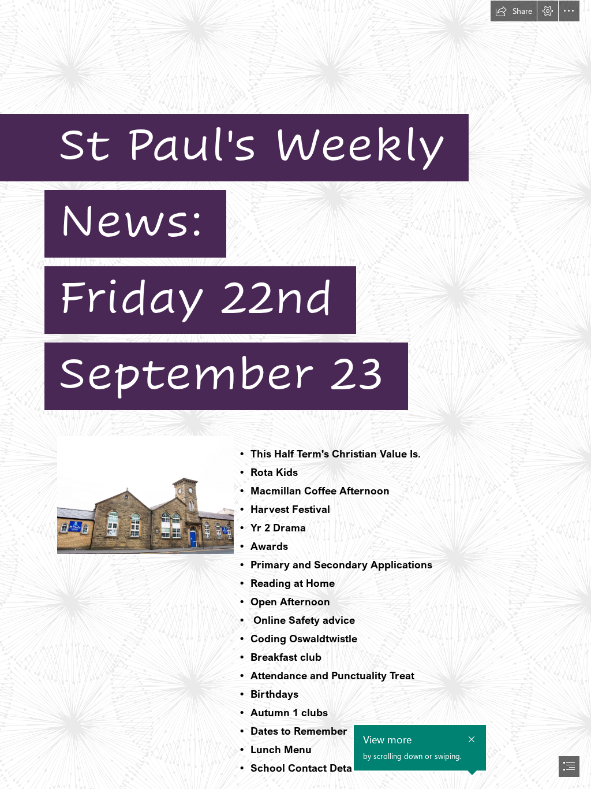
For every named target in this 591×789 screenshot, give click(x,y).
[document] (295, 394)
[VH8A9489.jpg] (145, 494)
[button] (514, 11)
